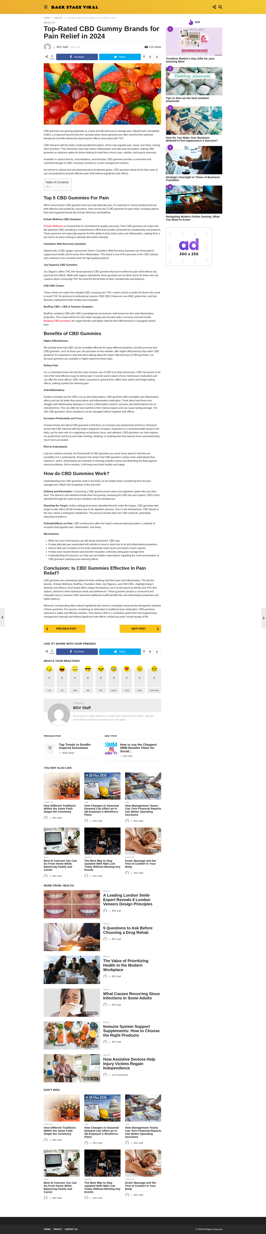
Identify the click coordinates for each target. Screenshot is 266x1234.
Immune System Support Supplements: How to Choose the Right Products (131, 1031)
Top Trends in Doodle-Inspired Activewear (75, 746)
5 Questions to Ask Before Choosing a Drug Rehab (128, 930)
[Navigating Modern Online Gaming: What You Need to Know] (194, 200)
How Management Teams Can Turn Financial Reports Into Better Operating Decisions (143, 810)
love (127, 690)
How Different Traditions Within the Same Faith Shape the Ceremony (60, 808)
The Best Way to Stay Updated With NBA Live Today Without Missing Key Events (102, 865)
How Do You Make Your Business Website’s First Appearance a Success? (192, 139)
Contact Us (71, 1229)
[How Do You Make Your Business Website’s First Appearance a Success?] (194, 120)
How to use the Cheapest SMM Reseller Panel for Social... (138, 748)
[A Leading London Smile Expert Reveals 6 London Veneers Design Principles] (72, 904)
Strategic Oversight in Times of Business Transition (193, 179)
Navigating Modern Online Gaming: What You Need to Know (193, 218)
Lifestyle (48, 802)
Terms (47, 1229)
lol (62, 690)
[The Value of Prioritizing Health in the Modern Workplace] (72, 970)
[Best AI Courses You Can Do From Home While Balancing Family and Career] (62, 841)
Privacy (57, 1229)
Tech (46, 857)
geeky (114, 690)
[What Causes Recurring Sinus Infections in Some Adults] (72, 1003)
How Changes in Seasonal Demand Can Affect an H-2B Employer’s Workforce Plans (101, 810)
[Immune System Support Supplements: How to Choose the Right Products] (72, 1035)
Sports (87, 857)
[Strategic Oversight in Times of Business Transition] (194, 160)
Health (49, 22)
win (88, 690)
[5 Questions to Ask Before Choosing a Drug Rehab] (72, 937)
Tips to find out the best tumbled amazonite (187, 100)
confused (154, 690)
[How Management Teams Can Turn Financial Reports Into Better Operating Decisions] (143, 786)
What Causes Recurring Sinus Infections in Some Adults (131, 995)
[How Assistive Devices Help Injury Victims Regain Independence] (72, 1068)
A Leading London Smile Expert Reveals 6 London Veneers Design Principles (127, 899)
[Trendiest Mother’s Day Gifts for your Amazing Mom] (194, 42)
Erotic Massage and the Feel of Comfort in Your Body (140, 863)
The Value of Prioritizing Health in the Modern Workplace (125, 965)
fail (101, 690)
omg (75, 690)
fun (49, 690)
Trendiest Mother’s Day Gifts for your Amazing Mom (190, 60)
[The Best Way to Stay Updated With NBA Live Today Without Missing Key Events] (102, 841)
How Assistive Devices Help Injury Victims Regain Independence (129, 1063)
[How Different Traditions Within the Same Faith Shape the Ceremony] (62, 786)
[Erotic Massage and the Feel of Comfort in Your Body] (143, 841)
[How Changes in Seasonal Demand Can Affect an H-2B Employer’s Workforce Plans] (102, 786)
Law (86, 802)
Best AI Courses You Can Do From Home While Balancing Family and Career (60, 865)
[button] (46, 7)
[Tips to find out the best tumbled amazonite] (194, 81)
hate (139, 690)
